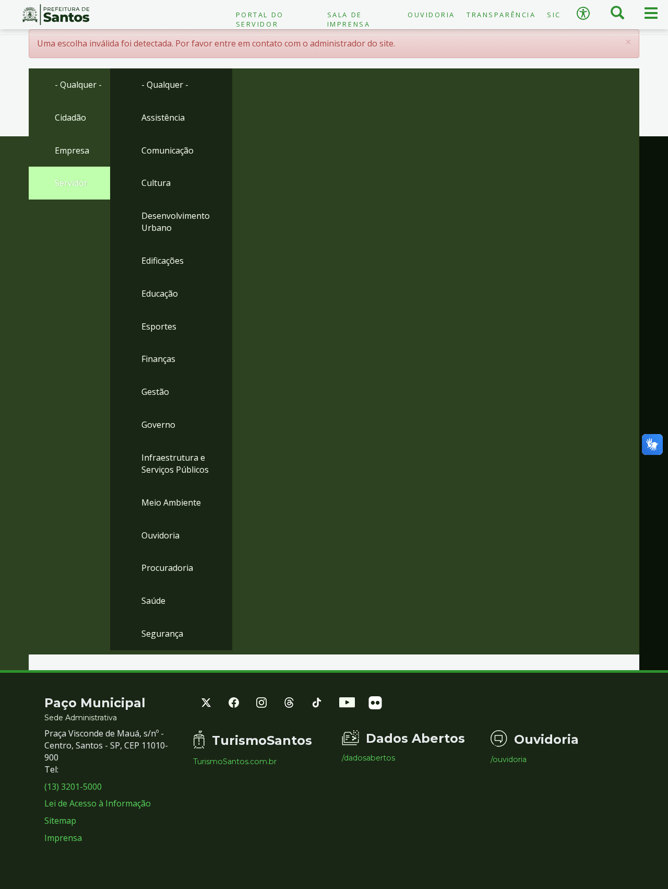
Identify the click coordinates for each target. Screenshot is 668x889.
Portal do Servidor (260, 19)
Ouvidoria (431, 14)
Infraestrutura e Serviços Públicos (175, 463)
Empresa (72, 150)
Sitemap (60, 820)
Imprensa (63, 838)
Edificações (162, 260)
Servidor (71, 183)
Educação (159, 293)
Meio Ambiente (171, 502)
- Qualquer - (78, 84)
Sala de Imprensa (348, 19)
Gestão (155, 391)
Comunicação (167, 150)
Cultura (156, 183)
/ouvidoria (509, 759)
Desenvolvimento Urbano (175, 221)
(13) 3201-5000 (73, 786)
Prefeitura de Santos (55, 14)
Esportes (158, 326)
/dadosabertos (368, 758)
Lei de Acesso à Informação (97, 803)
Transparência (501, 14)
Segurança (162, 633)
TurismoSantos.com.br (235, 761)
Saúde (153, 600)
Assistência (163, 117)
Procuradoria (167, 568)
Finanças (158, 359)
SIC (554, 14)
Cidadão (70, 117)
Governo (158, 424)
